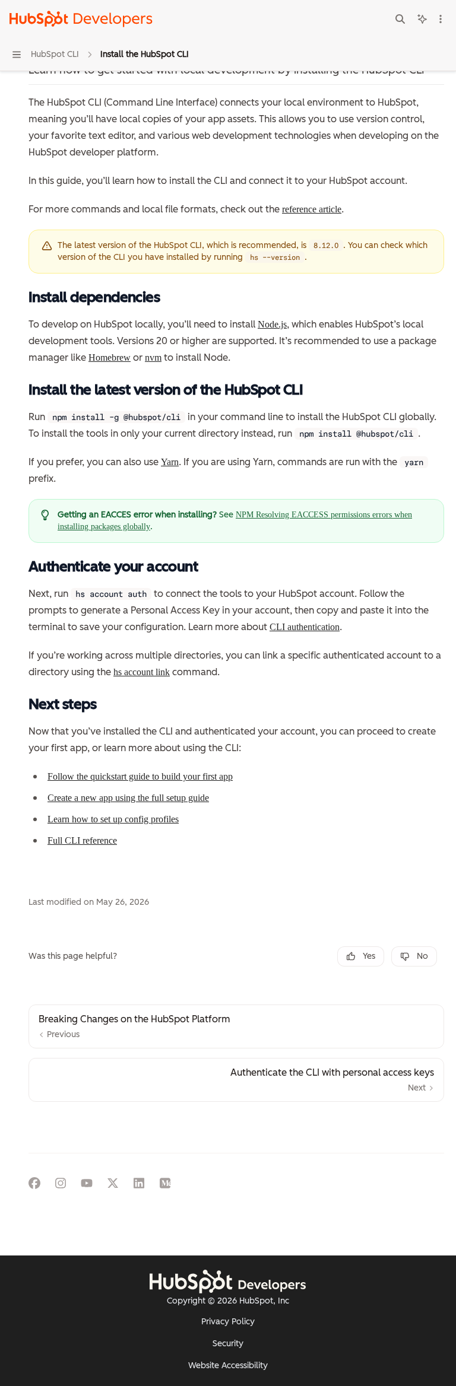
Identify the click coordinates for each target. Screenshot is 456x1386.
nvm (153, 357)
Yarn (170, 462)
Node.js (272, 324)
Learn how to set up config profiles (113, 819)
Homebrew (109, 357)
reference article (311, 209)
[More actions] (440, 19)
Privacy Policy (228, 1322)
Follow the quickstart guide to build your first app (140, 776)
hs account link (141, 672)
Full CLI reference (82, 840)
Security (228, 1344)
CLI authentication (305, 627)
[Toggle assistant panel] (422, 19)
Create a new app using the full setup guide (128, 798)
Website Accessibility (228, 1365)
